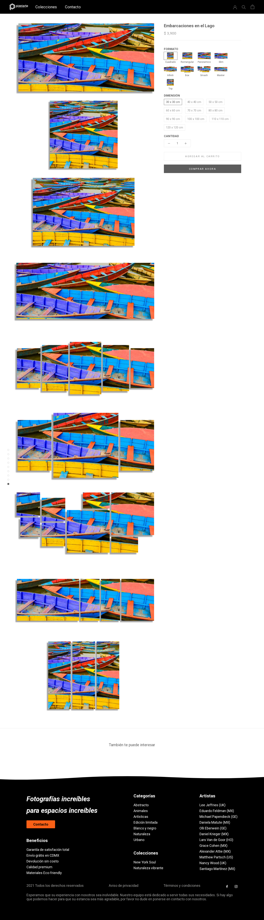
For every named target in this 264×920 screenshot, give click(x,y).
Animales (141, 811)
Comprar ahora (202, 168)
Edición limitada (146, 822)
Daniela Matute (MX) (214, 822)
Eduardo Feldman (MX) (216, 811)
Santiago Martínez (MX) (217, 869)
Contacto (73, 7)
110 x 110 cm (220, 119)
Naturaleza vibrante (148, 868)
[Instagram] (236, 886)
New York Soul (145, 862)
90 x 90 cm (173, 119)
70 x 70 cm (194, 110)
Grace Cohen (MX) (213, 846)
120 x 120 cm (174, 127)
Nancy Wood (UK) (212, 863)
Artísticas (141, 817)
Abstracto (141, 805)
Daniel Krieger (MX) (214, 834)
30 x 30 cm (173, 102)
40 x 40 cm (194, 102)
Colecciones (46, 7)
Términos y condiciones (182, 886)
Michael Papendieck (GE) (218, 817)
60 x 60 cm (173, 110)
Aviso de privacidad (123, 886)
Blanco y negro (145, 828)
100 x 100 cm (195, 119)
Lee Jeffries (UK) (212, 805)
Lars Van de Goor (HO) (216, 840)
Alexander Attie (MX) (215, 851)
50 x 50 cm (215, 102)
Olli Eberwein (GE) (213, 828)
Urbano (139, 840)
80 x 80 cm (215, 110)
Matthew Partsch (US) (216, 857)
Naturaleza (142, 834)
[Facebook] (227, 886)
